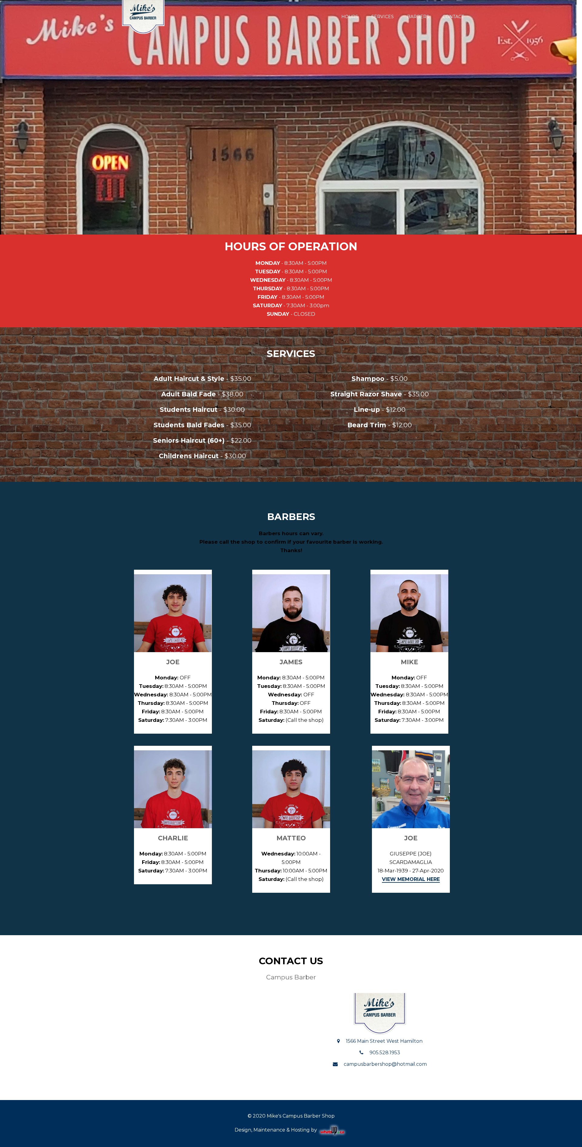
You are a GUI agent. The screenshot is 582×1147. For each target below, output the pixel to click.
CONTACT (453, 16)
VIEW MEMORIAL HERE (411, 879)
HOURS (349, 16)
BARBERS (418, 16)
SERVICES (382, 16)
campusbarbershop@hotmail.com (385, 1064)
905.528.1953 (385, 1052)
